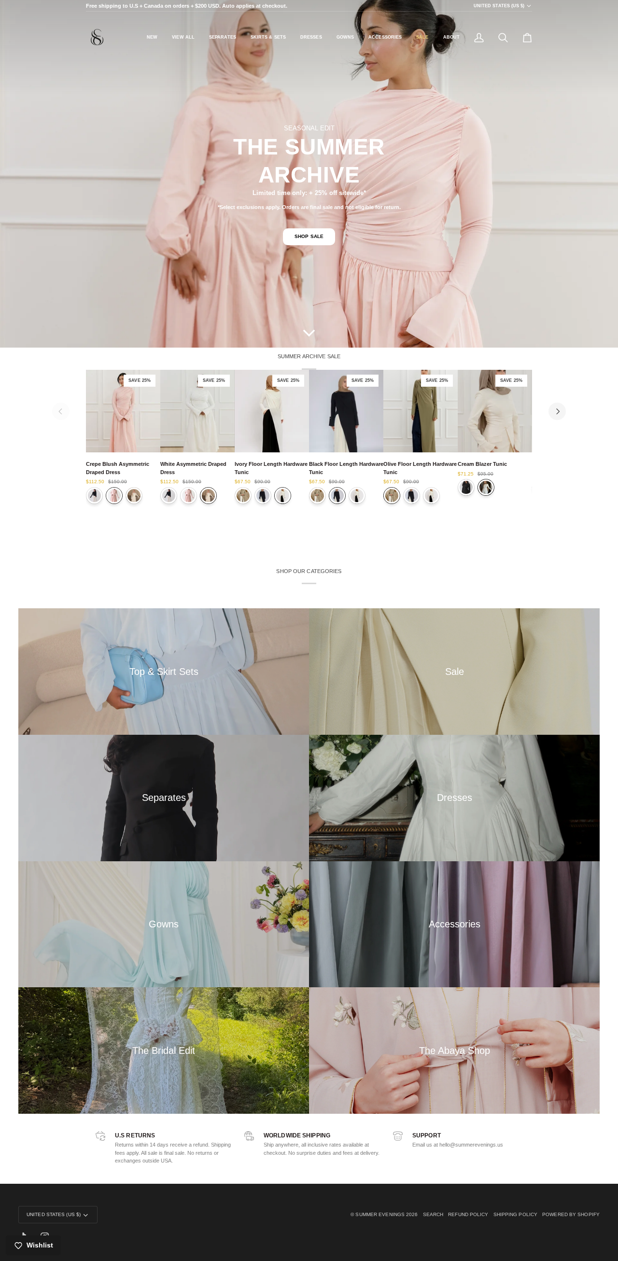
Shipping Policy (515, 1214)
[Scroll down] (309, 333)
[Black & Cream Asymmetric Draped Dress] (94, 495)
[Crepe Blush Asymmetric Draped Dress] (114, 495)
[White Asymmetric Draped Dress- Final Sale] (134, 495)
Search (433, 1214)
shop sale (309, 236)
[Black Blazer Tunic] (466, 487)
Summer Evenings (380, 1214)
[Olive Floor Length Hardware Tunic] (243, 495)
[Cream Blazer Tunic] (486, 487)
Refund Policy (468, 1214)
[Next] (557, 411)
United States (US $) (499, 5)
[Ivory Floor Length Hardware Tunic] (282, 495)
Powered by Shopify (571, 1214)
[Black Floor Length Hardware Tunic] (262, 495)
